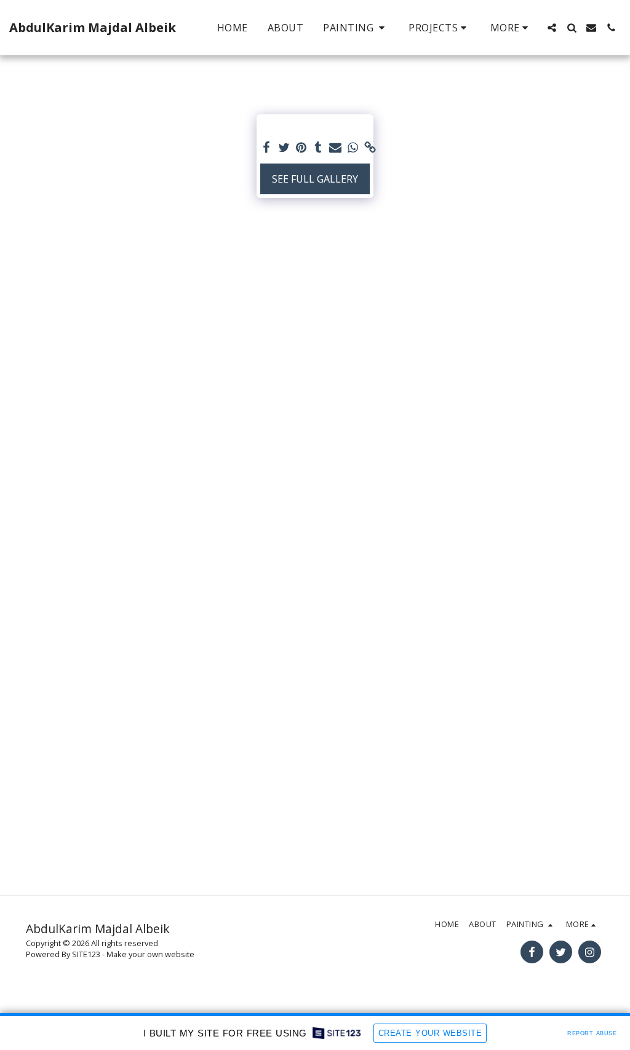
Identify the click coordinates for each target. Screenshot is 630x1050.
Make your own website (150, 954)
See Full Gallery (315, 179)
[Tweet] (283, 147)
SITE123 (86, 954)
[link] (370, 147)
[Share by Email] (335, 147)
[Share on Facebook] (266, 147)
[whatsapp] (352, 147)
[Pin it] (301, 147)
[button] (356, 28)
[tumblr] (318, 147)
